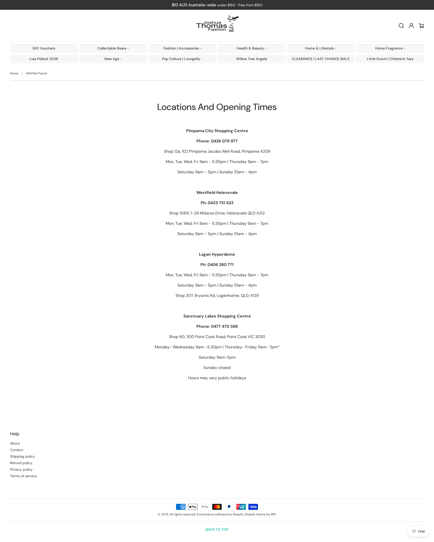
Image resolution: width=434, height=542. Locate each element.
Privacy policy (21, 469)
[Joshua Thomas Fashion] (217, 25)
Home (14, 73)
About (15, 443)
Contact (16, 450)
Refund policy (21, 463)
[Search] (401, 26)
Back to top (217, 529)
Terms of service (23, 476)
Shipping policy (22, 456)
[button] (113, 48)
